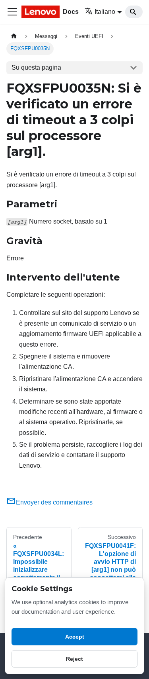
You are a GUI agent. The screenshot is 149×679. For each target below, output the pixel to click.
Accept (74, 636)
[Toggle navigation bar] (12, 12)
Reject (74, 659)
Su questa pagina (36, 67)
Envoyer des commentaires (54, 502)
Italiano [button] (105, 11)
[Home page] (13, 36)
